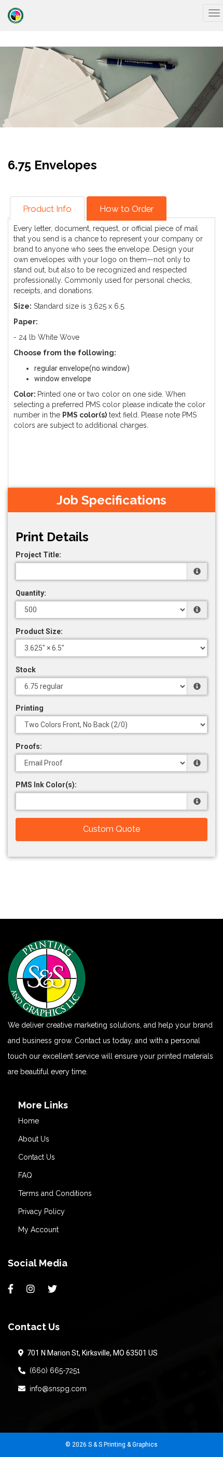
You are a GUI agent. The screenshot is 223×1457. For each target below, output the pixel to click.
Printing (30, 708)
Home (28, 1121)
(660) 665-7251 (52, 1370)
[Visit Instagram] (31, 1289)
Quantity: (31, 593)
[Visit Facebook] (12, 1289)
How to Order (127, 209)
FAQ (25, 1175)
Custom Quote (111, 829)
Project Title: (38, 555)
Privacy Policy (41, 1211)
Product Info (47, 209)
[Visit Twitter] (54, 1289)
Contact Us (36, 1157)
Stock (26, 670)
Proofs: (29, 746)
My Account (38, 1229)
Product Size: (39, 631)
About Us (33, 1139)
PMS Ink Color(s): (46, 785)
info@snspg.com (56, 1388)
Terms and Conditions (55, 1193)
